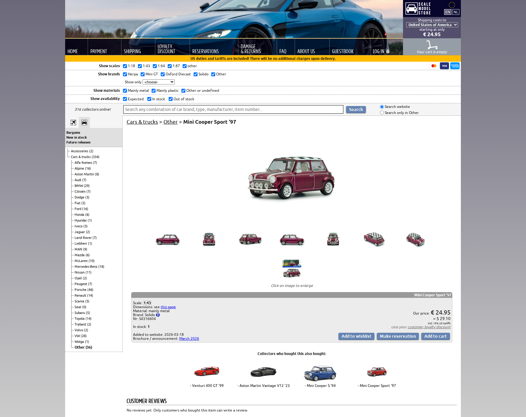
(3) (87, 197)
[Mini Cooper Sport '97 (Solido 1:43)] (291, 220)
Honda (80, 214)
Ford (78, 209)
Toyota (80, 318)
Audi (78, 180)
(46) (90, 289)
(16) (88, 168)
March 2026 (189, 338)
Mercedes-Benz (86, 266)
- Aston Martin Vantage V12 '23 (263, 386)
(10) (92, 261)
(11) (89, 272)
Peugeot (81, 284)
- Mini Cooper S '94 (320, 386)
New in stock (76, 137)
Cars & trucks (81, 157)
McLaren (82, 261)
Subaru (80, 313)
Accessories (80, 151)
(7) (95, 162)
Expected (135, 99)
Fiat (78, 203)
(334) (96, 157)
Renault (81, 295)
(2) (91, 151)
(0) (84, 307)
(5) (83, 203)
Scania (80, 301)
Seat (78, 307)
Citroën (80, 191)
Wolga (80, 341)
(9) (85, 249)
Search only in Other (401, 113)
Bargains (73, 132)
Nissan (80, 272)
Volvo (79, 330)
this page (168, 307)
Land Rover (84, 238)
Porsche (81, 289)
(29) (87, 186)
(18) (101, 266)
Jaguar (80, 232)
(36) (89, 347)
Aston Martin (85, 174)
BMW (79, 186)
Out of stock (183, 99)
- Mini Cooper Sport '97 (377, 386)
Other (80, 347)
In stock (158, 99)
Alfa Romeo (84, 162)
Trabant (81, 324)
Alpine (80, 168)
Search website (397, 107)
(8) (97, 174)
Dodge (80, 197)
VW (78, 336)
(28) (84, 336)
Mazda (80, 255)
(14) (90, 295)
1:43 (147, 303)
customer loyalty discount (429, 327)
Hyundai (81, 220)
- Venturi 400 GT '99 (207, 386)
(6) (87, 214)
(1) (90, 220)
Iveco (79, 226)
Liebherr (81, 243)
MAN (79, 249)
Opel (79, 278)
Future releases (78, 142)
